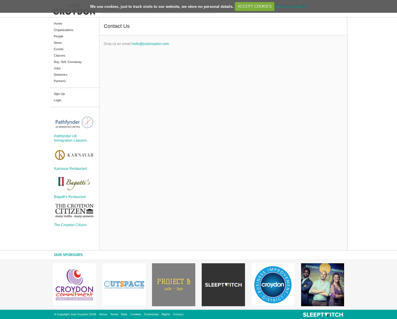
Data (124, 314)
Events (59, 49)
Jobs (57, 68)
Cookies (135, 314)
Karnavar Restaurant (70, 169)
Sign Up (59, 93)
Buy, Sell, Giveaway (68, 62)
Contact (178, 314)
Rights (166, 314)
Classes (59, 55)
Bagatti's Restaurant (70, 197)
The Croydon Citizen (70, 225)
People (58, 36)
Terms (114, 314)
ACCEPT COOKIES (255, 6)
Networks (60, 74)
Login (57, 100)
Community (151, 314)
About (103, 314)
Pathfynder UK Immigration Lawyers (70, 138)
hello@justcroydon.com (150, 44)
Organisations (64, 30)
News (58, 42)
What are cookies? (291, 6)
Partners (60, 81)
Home (58, 23)
